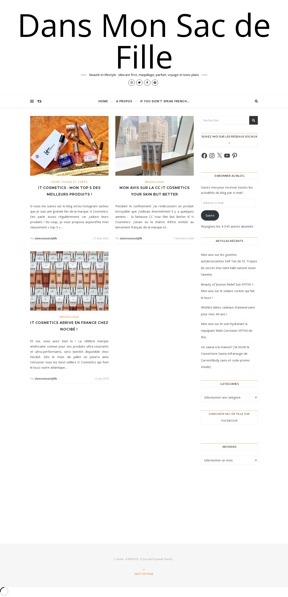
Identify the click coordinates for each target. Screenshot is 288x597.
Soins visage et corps (69, 182)
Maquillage (154, 182)
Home (103, 101)
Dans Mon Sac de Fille (144, 40)
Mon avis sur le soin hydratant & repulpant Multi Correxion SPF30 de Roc (226, 330)
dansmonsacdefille (46, 238)
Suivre (210, 215)
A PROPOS (124, 101)
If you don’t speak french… (165, 101)
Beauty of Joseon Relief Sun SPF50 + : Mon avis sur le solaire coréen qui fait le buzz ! (228, 291)
